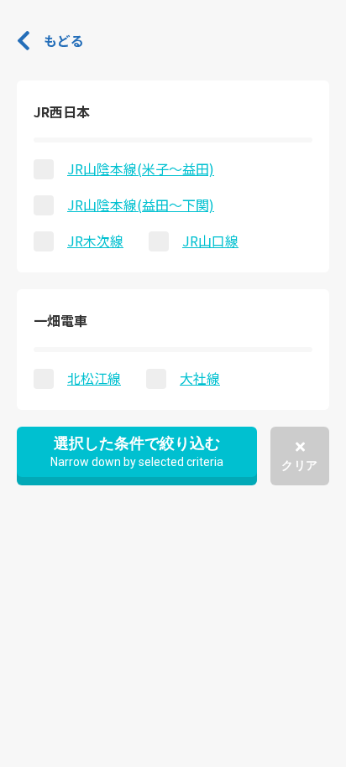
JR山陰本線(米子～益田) (140, 168)
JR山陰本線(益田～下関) (140, 204)
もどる (64, 40)
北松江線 (94, 378)
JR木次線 (95, 241)
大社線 (200, 378)
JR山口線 (210, 241)
